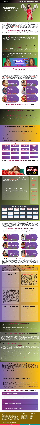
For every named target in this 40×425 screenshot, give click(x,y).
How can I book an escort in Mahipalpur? (10, 400)
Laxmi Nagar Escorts (23, 217)
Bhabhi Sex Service (15, 157)
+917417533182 (10, 424)
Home (20, 1)
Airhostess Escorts (34, 146)
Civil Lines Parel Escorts (29, 213)
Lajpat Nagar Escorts (17, 213)
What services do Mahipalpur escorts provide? (11, 393)
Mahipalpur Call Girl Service (28, 274)
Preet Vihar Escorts (10, 217)
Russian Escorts (15, 145)
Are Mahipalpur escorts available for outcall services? (12, 403)
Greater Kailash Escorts (10, 213)
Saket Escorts (4, 213)
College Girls (25, 145)
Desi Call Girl (25, 153)
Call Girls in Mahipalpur (27, 357)
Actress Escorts (5, 149)
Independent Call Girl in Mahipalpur (21, 117)
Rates (33, 1)
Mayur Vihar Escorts (16, 217)
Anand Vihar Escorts (29, 217)
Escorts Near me (24, 149)
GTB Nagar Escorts (4, 217)
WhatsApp (30, 424)
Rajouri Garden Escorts (35, 217)
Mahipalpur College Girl (25, 157)
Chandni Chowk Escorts (17, 209)
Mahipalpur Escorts (6, 49)
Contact (36, 1)
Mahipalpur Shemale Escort (5, 157)
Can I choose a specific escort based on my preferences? (13, 408)
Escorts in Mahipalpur (15, 26)
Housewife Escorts (6, 146)
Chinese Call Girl (34, 156)
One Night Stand (15, 153)
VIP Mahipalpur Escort (13, 179)
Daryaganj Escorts (29, 209)
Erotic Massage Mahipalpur (5, 153)
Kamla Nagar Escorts (35, 213)
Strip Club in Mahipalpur (34, 150)
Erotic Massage (34, 153)
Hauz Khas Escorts (35, 209)
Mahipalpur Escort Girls (26, 133)
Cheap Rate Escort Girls (15, 150)
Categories (24, 1)
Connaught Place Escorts (4, 209)
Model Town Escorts (23, 213)
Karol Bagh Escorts (10, 209)
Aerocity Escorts (23, 209)
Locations (28, 1)
